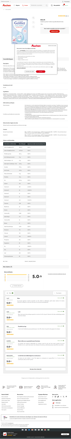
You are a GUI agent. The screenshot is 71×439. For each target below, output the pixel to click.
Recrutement (41, 402)
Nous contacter (5, 396)
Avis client (4, 404)
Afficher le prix (54, 31)
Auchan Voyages (20, 406)
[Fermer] (2, 434)
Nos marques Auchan (42, 398)
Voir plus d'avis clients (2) (35, 369)
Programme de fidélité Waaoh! (23, 400)
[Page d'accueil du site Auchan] (7, 5)
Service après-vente (6, 400)
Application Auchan (42, 404)
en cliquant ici (10, 423)
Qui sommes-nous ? (42, 396)
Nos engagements (42, 400)
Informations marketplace (7, 407)
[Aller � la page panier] (65, 5)
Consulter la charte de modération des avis (57, 274)
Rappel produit (5, 402)
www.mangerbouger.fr (23, 425)
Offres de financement (21, 402)
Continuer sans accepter (52, 45)
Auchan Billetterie (21, 407)
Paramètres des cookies (30, 71)
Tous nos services (20, 411)
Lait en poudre (8, 9)
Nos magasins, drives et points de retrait (25, 396)
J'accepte (40, 71)
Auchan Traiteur (20, 404)
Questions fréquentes (6, 398)
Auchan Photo (20, 409)
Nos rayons (4, 409)
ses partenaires (22, 50)
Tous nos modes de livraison (23, 398)
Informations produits (6, 406)
